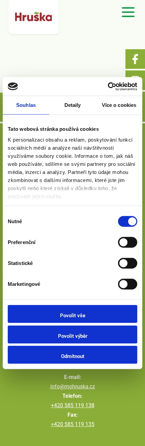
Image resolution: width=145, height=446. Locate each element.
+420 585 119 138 (72, 405)
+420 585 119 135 (72, 424)
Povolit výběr (72, 336)
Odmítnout (72, 356)
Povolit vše (72, 316)
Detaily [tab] (72, 105)
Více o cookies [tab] (119, 105)
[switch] (127, 242)
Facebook (135, 59)
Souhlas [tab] (26, 105)
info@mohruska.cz (72, 386)
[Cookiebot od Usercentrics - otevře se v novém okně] (107, 86)
